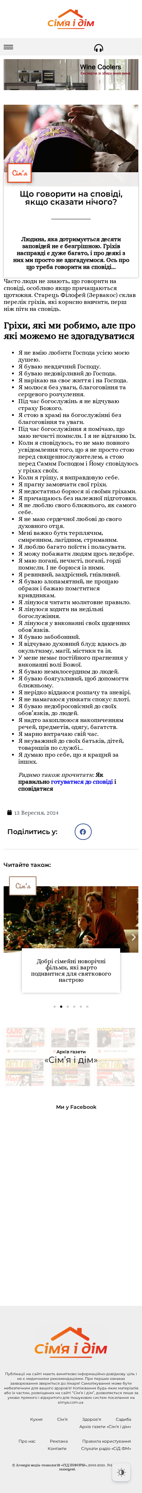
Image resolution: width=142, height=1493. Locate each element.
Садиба (123, 1419)
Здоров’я (91, 1419)
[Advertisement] (71, 1202)
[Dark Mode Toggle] (121, 1472)
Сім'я (19, 173)
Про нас (27, 1441)
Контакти (57, 1448)
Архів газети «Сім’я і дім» (105, 1426)
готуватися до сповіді (82, 781)
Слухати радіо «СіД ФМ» (106, 1448)
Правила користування (106, 1441)
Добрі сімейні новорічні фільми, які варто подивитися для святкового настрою (71, 970)
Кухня (36, 1419)
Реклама (59, 1441)
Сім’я (62, 1419)
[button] (83, 831)
